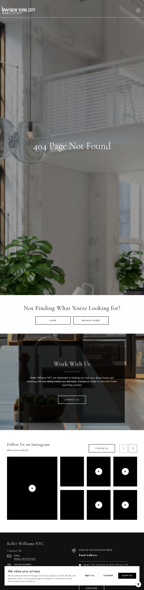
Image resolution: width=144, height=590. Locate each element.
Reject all (90, 575)
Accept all (127, 575)
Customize (108, 575)
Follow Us (101, 448)
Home (53, 320)
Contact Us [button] (72, 399)
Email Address (88, 555)
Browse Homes (91, 320)
